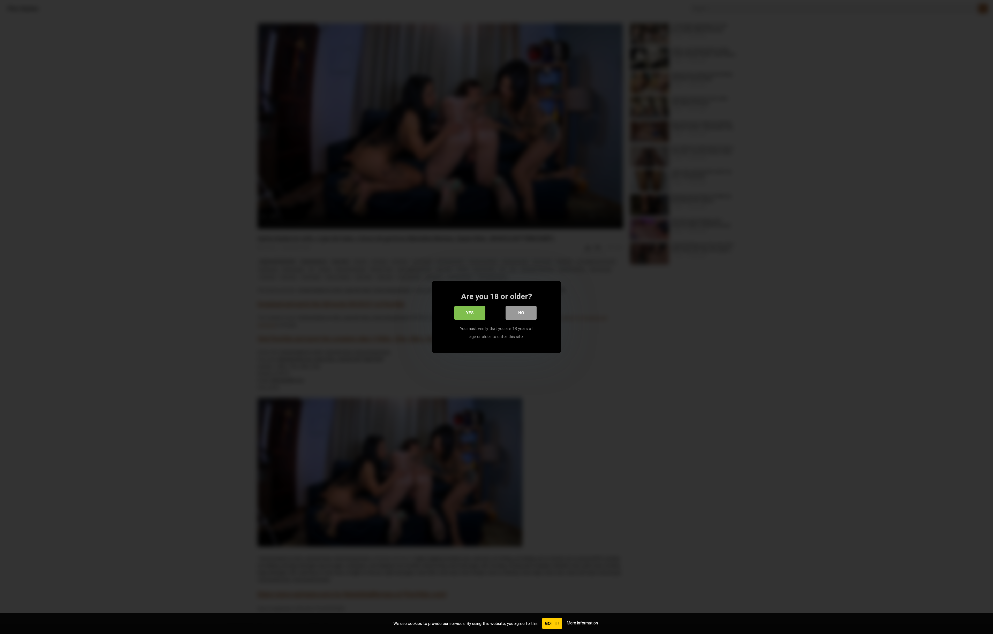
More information (582, 623)
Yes (470, 312)
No (521, 312)
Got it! (552, 623)
